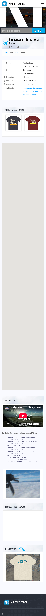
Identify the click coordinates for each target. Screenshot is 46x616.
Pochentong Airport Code (17, 457)
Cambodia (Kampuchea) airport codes (22, 461)
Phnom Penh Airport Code (17, 459)
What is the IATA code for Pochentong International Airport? (22, 452)
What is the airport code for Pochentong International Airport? (22, 438)
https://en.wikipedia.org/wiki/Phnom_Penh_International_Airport (32, 91)
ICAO (17, 52)
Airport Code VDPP (14, 445)
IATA (6, 52)
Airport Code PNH (14, 455)
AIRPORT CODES (16, 4)
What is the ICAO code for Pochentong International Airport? (22, 442)
